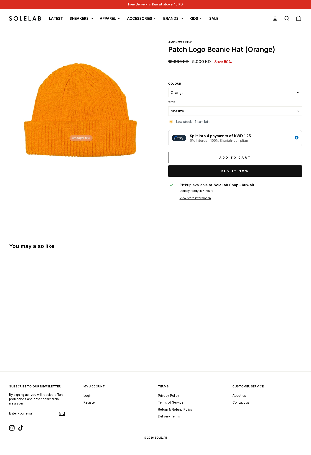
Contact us (240, 402)
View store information (195, 198)
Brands (171, 18)
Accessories (140, 18)
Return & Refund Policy (175, 409)
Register (90, 402)
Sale (213, 18)
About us (239, 395)
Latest (56, 18)
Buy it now (235, 171)
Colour (174, 83)
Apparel (108, 18)
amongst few (180, 42)
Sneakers (79, 18)
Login (88, 395)
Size (171, 102)
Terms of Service (170, 402)
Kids (194, 18)
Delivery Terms (169, 416)
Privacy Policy (168, 395)
